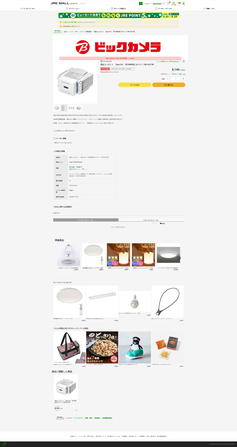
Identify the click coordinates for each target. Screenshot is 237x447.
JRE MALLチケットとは (113, 436)
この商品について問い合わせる (169, 61)
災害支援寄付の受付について (71, 26)
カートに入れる (134, 85)
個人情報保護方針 (162, 436)
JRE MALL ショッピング (57, 31)
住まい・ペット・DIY (71, 31)
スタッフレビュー (151, 220)
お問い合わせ (90, 436)
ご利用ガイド (73, 436)
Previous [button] (67, 81)
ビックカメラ (78, 418)
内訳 (184, 74)
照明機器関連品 (107, 418)
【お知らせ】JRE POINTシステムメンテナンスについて (79, 22)
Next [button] (83, 81)
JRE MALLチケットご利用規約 (137, 436)
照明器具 (97, 418)
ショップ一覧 (82, 436)
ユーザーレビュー (86, 220)
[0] (168, 3)
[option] (75, 82)
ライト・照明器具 (86, 31)
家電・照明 (88, 418)
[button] (178, 258)
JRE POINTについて (100, 436)
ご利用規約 (124, 436)
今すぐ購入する (168, 85)
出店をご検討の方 (151, 436)
